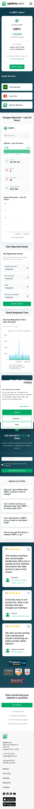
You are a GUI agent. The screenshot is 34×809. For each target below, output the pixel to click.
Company (6, 787)
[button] (17, 491)
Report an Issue (17, 67)
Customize (15, 418)
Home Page (10, 135)
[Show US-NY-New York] (15, 368)
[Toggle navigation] (30, 4)
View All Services (7, 80)
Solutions (6, 778)
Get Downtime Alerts (17, 470)
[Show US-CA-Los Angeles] (15, 365)
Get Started (17, 705)
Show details (24, 406)
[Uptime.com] (5, 736)
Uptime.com (7, 742)
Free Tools (6, 773)
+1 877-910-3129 (9, 754)
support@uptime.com (10, 756)
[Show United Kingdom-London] (17, 367)
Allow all (17, 412)
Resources (7, 783)
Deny (17, 424)
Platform (6, 769)
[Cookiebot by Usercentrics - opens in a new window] (24, 383)
